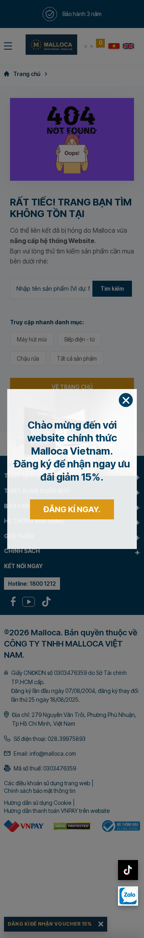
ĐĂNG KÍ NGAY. (72, 509)
